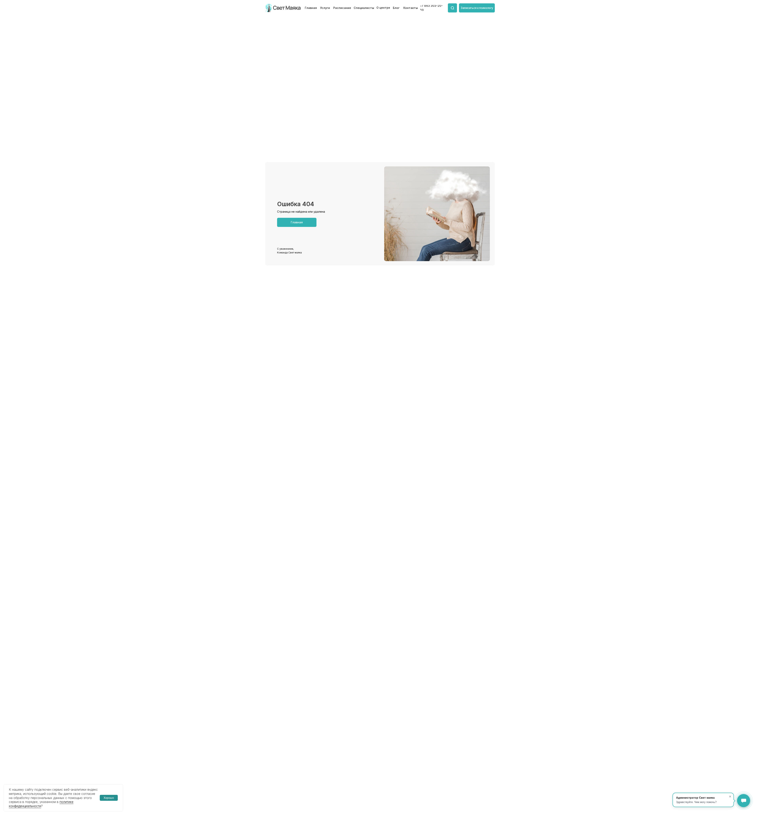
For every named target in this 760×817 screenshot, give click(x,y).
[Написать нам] (743, 800)
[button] (477, 7)
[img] (283, 8)
